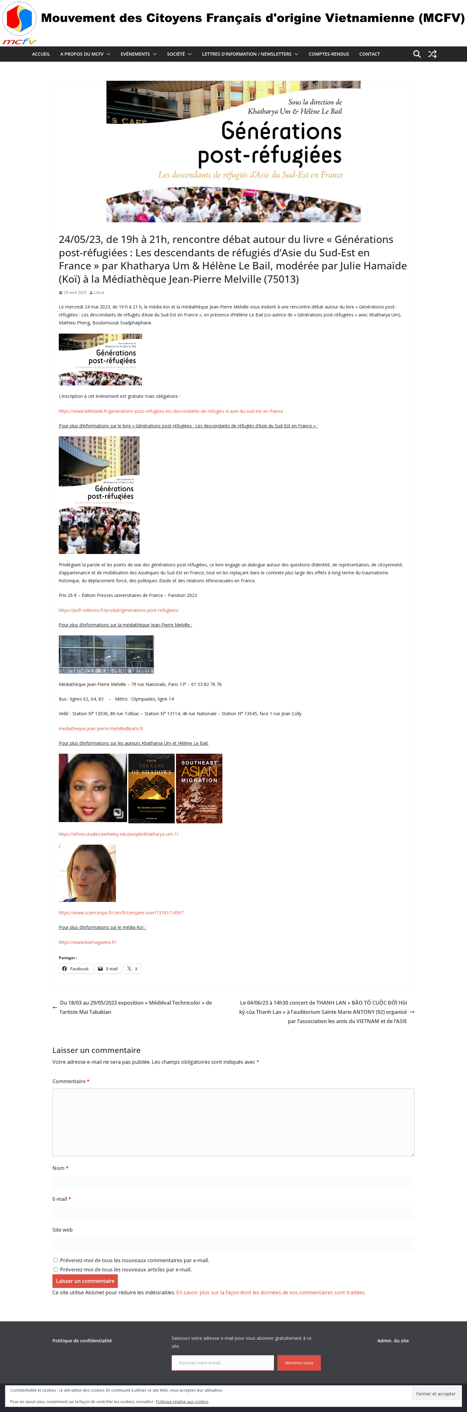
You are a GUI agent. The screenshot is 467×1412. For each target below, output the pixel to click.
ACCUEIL (41, 54)
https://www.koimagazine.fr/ (88, 942)
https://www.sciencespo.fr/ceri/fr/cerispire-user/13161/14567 (121, 913)
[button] (107, 54)
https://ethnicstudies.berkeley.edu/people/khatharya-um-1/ (119, 834)
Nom (60, 1168)
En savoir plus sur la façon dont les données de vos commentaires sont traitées (270, 1292)
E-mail (61, 1198)
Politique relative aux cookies (182, 1401)
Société (176, 54)
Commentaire (71, 1081)
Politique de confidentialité (82, 1341)
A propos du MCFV (82, 54)
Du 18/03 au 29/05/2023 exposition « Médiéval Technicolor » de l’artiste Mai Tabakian (136, 1007)
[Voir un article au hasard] (432, 54)
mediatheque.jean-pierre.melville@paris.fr (101, 728)
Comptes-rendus (329, 54)
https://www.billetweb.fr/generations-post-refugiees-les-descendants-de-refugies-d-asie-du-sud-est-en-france (171, 411)
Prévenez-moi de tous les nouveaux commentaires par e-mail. (134, 1260)
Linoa (99, 292)
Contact (369, 54)
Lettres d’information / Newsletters (247, 54)
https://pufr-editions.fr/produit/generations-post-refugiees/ (119, 610)
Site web (62, 1229)
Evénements (135, 54)
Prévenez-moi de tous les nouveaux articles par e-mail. (126, 1269)
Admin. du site (393, 1341)
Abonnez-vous (299, 1363)
